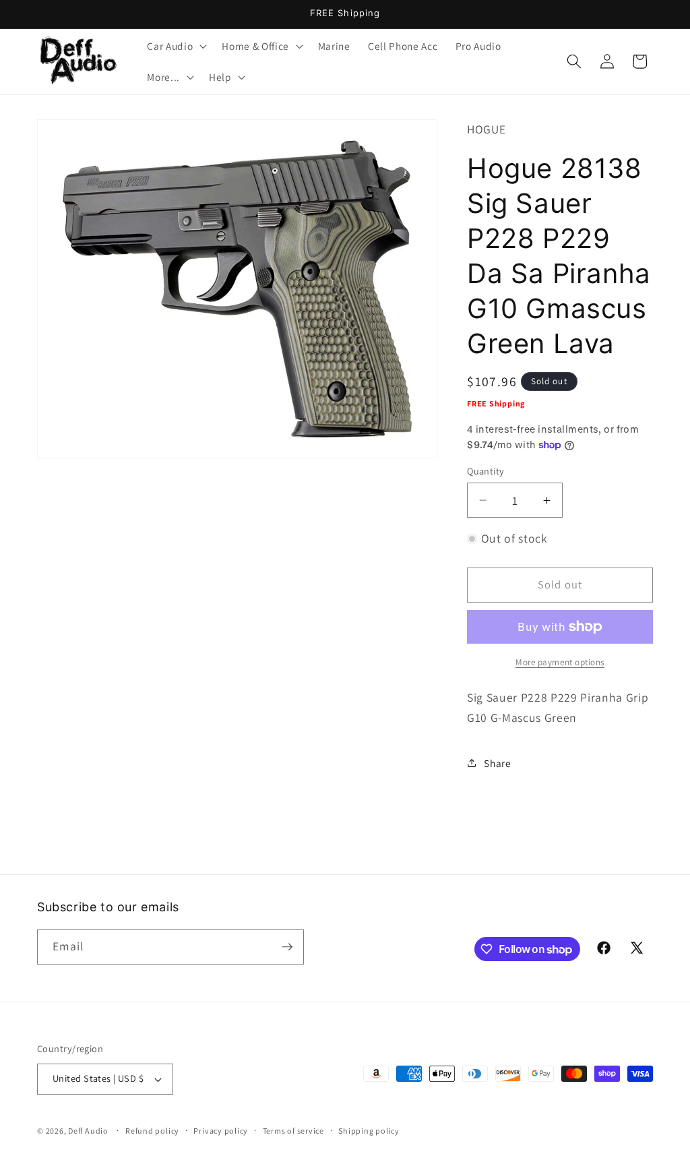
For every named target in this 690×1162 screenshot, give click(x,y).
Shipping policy (369, 1131)
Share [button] (497, 763)
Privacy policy (220, 1131)
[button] (175, 45)
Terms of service (293, 1131)
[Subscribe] (287, 947)
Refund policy (152, 1131)
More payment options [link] (559, 662)
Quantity (486, 470)
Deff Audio (88, 1131)
